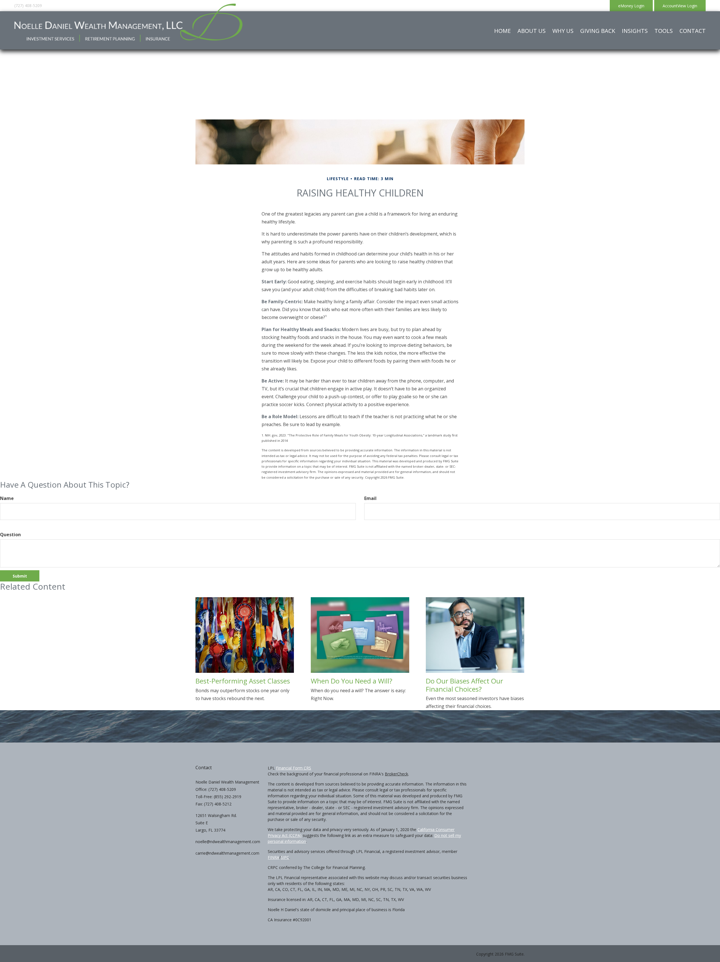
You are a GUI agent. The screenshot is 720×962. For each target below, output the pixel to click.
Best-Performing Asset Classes (242, 680)
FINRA (273, 857)
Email (370, 498)
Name (7, 498)
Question (10, 534)
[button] (532, 31)
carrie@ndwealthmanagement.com (227, 853)
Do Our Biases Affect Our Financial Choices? (464, 685)
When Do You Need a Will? (351, 680)
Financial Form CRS (293, 768)
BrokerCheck (396, 774)
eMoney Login (631, 5)
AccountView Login (680, 5)
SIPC (285, 857)
